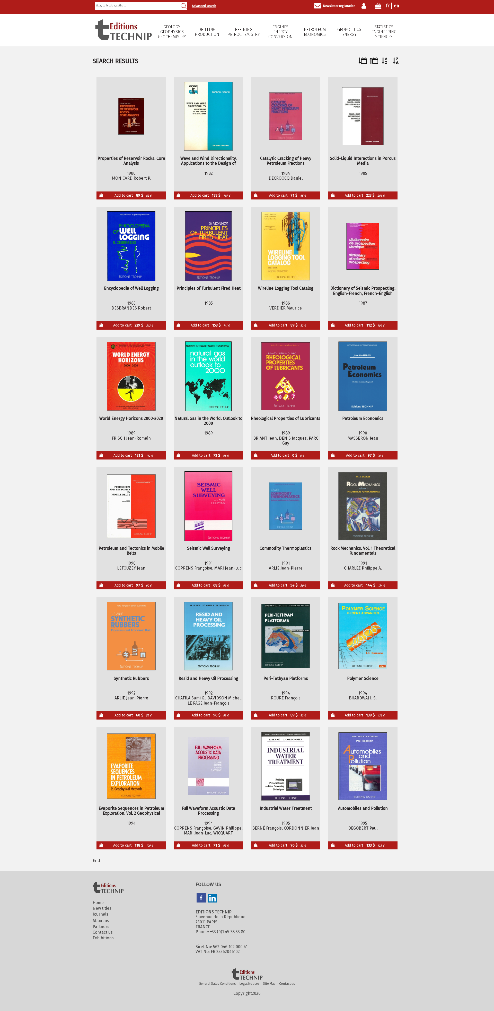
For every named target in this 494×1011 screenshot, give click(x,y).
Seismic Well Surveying (208, 548)
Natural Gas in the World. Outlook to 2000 (208, 421)
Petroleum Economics (315, 32)
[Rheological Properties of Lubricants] (285, 376)
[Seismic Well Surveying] (208, 506)
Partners (101, 926)
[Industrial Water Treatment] (285, 766)
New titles (102, 908)
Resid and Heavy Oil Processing (208, 678)
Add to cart (133, 195)
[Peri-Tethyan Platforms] (285, 636)
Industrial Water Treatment (286, 808)
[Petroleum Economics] (363, 376)
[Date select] (362, 62)
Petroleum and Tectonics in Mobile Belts (131, 551)
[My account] (365, 6)
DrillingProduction (207, 32)
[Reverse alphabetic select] (395, 62)
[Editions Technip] (247, 974)
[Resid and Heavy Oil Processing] (208, 636)
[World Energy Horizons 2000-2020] (131, 376)
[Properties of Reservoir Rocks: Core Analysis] (131, 116)
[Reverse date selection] (373, 62)
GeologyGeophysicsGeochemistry (172, 31)
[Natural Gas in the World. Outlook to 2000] (208, 376)
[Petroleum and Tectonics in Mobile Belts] (131, 506)
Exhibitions (103, 937)
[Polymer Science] (363, 636)
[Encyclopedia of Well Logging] (131, 246)
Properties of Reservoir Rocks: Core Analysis (131, 161)
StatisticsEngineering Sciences (384, 31)
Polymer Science (362, 678)
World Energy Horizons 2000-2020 (131, 418)
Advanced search (204, 6)
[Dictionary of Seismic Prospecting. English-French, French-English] (363, 246)
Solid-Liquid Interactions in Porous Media (363, 161)
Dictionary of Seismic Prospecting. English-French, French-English (362, 291)
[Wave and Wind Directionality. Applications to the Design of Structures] (208, 116)
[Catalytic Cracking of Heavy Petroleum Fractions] (285, 116)
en (396, 6)
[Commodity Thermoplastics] (285, 506)
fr (387, 6)
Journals (100, 914)
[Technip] (123, 38)
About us (101, 920)
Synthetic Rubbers (131, 678)
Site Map (269, 983)
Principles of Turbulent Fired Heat (209, 288)
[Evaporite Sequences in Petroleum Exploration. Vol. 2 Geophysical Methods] (131, 766)
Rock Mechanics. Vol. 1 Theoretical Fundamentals (362, 551)
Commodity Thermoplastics (286, 548)
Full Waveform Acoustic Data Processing (208, 811)
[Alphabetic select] (384, 62)
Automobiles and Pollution (363, 808)
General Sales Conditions (217, 983)
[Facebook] (201, 898)
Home (98, 902)
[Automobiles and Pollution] (363, 766)
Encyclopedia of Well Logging (131, 288)
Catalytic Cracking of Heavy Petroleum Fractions (285, 161)
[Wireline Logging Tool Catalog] (285, 246)
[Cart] (378, 7)
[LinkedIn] (212, 899)
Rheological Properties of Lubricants (285, 418)
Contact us (103, 932)
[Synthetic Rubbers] (131, 636)
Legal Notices (250, 983)
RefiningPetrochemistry (243, 32)
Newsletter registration (339, 6)
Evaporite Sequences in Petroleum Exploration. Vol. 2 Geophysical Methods (131, 811)
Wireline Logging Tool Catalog (285, 288)
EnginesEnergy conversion (280, 31)
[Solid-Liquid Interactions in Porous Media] (363, 116)
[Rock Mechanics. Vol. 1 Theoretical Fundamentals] (363, 506)
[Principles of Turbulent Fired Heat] (208, 246)
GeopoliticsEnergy (349, 32)
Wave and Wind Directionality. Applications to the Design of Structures (208, 161)
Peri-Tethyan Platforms (285, 678)
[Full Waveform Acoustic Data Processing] (208, 766)
